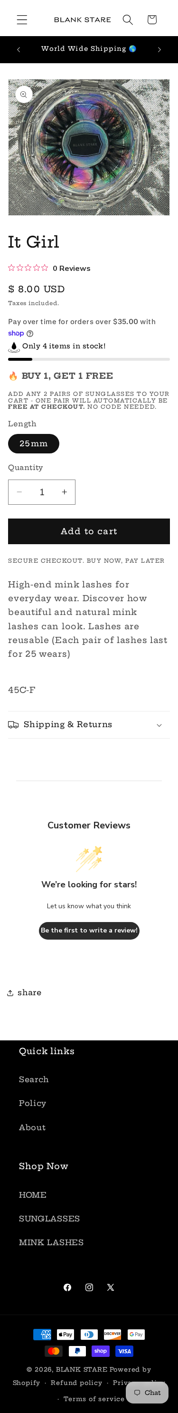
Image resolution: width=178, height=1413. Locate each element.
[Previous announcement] (18, 49)
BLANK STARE (82, 1369)
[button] (22, 20)
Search (34, 1079)
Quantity (25, 467)
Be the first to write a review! (89, 930)
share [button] (29, 992)
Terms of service (94, 1399)
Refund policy (76, 1382)
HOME (33, 1195)
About (32, 1127)
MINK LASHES (51, 1242)
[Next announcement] (159, 49)
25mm (33, 443)
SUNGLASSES (49, 1218)
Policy (33, 1103)
